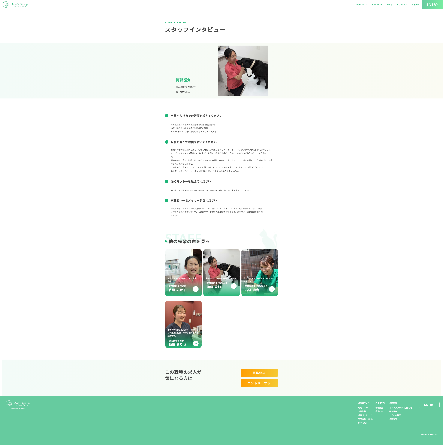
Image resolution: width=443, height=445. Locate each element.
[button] (362, 4)
